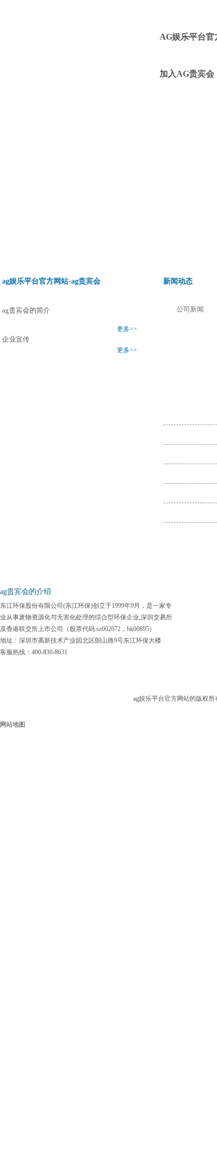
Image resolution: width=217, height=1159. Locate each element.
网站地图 (12, 724)
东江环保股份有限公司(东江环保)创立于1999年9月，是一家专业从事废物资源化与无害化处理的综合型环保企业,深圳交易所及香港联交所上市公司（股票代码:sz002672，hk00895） (86, 617)
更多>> (127, 329)
